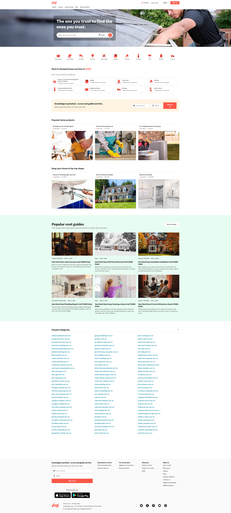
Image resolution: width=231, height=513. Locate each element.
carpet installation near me (60, 358)
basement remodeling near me (61, 345)
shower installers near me (146, 368)
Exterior (60, 7)
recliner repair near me (145, 339)
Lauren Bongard (57, 258)
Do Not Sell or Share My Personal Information (88, 506)
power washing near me (145, 336)
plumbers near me (100, 417)
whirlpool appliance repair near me (149, 414)
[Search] (110, 35)
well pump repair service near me (148, 410)
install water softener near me (104, 381)
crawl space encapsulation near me (63, 368)
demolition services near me (61, 381)
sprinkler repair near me (145, 381)
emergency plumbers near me (61, 401)
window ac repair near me (146, 417)
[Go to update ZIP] (100, 35)
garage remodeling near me (103, 336)
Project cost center (148, 468)
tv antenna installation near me (148, 391)
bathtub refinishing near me (60, 352)
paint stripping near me (102, 410)
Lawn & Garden (69, 7)
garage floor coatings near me (61, 433)
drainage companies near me (61, 388)
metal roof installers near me (104, 401)
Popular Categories (61, 329)
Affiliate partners (168, 485)
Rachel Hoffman (143, 258)
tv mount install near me (146, 394)
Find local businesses (104, 465)
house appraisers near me (103, 362)
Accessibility (68, 506)
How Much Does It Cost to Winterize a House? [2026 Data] (158, 305)
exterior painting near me (60, 410)
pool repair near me (101, 430)
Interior (54, 7)
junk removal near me (102, 388)
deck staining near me (59, 378)
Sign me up (170, 106)
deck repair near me (58, 375)
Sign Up (174, 3)
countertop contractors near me (62, 365)
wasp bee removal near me (146, 401)
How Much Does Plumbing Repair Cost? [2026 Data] (72, 304)
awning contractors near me (61, 339)
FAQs (143, 471)
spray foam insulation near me (148, 378)
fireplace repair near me (59, 414)
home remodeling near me (103, 358)
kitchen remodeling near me (104, 391)
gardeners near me (101, 339)
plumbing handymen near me (104, 420)
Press (164, 474)
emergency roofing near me (60, 404)
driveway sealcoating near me (61, 391)
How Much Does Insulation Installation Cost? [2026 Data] (158, 263)
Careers (165, 471)
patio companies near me (103, 414)
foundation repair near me (60, 423)
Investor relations (168, 477)
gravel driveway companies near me (106, 352)
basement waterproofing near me (62, 349)
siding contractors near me (146, 371)
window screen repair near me (147, 427)
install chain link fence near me (105, 371)
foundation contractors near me (62, 420)
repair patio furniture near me (147, 345)
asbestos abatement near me (61, 336)
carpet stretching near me (60, 362)
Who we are (166, 468)
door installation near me (60, 384)
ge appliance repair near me (104, 342)
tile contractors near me (145, 384)
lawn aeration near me (102, 394)
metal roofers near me (102, 404)
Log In (165, 3)
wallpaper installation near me (148, 397)
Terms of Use (66, 503)
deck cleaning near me (59, 371)
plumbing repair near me (103, 423)
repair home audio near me (146, 342)
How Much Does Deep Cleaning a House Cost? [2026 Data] (115, 305)
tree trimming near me (145, 388)
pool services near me (102, 433)
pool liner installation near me (104, 427)
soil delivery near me (144, 375)
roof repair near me (144, 349)
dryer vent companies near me (61, 394)
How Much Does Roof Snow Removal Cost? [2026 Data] (114, 263)
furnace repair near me (59, 427)
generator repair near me (103, 349)
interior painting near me (103, 384)
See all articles (171, 224)
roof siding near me (144, 352)
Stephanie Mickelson (59, 300)
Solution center (147, 465)
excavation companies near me (62, 407)
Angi (96, 258)
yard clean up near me (145, 433)
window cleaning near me (146, 420)
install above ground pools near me (106, 368)
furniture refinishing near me (61, 430)
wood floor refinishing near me (147, 430)
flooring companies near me (61, 417)
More (76, 7)
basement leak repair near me (61, 342)
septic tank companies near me (148, 358)
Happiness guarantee (169, 482)
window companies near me (147, 423)
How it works (167, 465)
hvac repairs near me (101, 365)
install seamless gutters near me (105, 375)
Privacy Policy (76, 503)
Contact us (166, 480)
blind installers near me (59, 355)
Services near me (103, 468)
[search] (110, 35)
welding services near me (146, 407)
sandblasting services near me (148, 355)
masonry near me (100, 397)
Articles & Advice (85, 7)
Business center (124, 468)
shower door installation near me (148, 365)
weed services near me (145, 404)
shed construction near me (146, 362)
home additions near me (102, 355)
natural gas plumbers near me (104, 407)
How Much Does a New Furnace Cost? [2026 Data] (71, 262)
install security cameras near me (105, 378)
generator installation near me (104, 345)
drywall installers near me (60, 397)
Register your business (126, 465)
